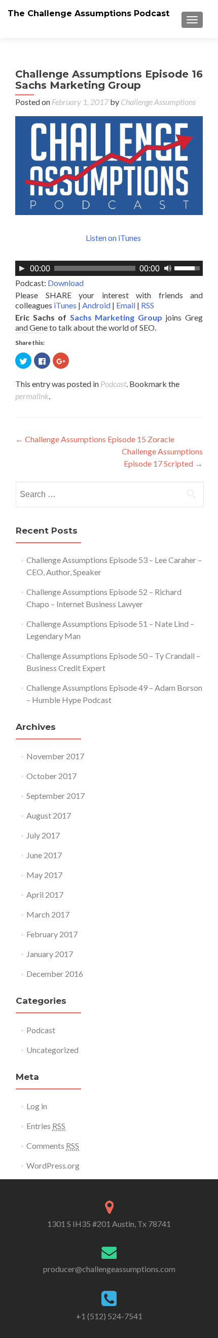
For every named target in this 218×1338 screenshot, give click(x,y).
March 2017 (47, 914)
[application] (109, 268)
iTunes (65, 305)
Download (66, 283)
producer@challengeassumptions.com (109, 1269)
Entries (45, 1126)
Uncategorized (52, 1049)
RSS (147, 305)
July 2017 (43, 835)
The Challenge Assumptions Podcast (88, 13)
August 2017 (48, 815)
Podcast (113, 384)
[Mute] (168, 268)
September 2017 (55, 795)
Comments (52, 1145)
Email (125, 305)
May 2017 (44, 874)
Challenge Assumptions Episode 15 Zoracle (94, 439)
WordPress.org (53, 1165)
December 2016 (54, 973)
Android (96, 305)
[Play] (22, 268)
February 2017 (52, 934)
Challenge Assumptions (158, 102)
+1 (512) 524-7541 (109, 1316)
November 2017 (55, 756)
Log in (36, 1106)
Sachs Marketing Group (116, 317)
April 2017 (44, 894)
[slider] (188, 267)
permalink (32, 396)
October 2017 (51, 776)
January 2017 (49, 954)
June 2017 (44, 855)
